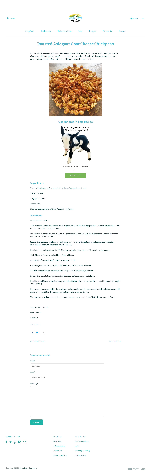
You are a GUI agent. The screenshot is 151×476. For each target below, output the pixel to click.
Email (42, 332)
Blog (80, 31)
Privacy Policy (81, 455)
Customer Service (82, 441)
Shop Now (29, 31)
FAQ (77, 446)
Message (34, 384)
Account (122, 31)
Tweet (37, 332)
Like (32, 332)
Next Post (114, 341)
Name (32, 361)
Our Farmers (46, 31)
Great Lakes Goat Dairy (27, 468)
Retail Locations (65, 31)
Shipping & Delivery (83, 451)
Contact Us (107, 31)
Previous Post (38, 341)
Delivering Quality (60, 455)
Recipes (92, 31)
